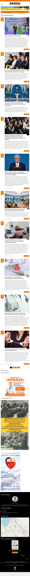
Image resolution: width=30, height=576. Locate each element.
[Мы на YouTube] (28, 0)
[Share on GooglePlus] (9, 49)
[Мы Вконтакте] (25, 0)
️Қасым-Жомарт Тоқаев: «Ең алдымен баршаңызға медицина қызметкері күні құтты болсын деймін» (15, 173)
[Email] (11, 49)
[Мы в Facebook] (22, 0)
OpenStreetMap (27, 536)
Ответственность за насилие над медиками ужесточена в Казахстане (14, 277)
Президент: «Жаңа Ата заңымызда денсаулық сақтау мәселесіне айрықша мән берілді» (15, 104)
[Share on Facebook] (7, 49)
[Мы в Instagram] (24, 0)
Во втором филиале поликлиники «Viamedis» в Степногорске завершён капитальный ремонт (14, 241)
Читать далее (26, 49)
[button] (15, 526)
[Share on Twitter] (8, 49)
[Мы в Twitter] (23, 0)
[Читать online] (15, 544)
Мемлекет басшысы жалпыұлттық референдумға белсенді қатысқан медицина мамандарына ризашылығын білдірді (15, 137)
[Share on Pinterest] (10, 49)
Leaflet (24, 536)
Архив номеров (15, 552)
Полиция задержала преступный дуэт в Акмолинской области (15, 349)
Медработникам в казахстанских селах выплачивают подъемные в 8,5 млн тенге (15, 313)
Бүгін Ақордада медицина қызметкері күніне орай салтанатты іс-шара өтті (15, 210)
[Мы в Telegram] (26, 0)
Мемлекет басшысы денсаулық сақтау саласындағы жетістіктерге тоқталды (15, 71)
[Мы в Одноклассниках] (27, 0)
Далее (18, 367)
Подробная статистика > (27, 558)
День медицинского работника (13, 35)
